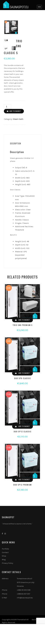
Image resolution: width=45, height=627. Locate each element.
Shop (4, 556)
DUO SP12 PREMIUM (22, 484)
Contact (5, 552)
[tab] (15, 143)
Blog (4, 559)
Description (15, 143)
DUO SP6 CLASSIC (22, 378)
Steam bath (18, 119)
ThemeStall (21, 620)
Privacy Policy (7, 563)
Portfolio (5, 549)
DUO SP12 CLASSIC (22, 431)
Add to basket (15, 111)
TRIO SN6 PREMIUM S (22, 325)
